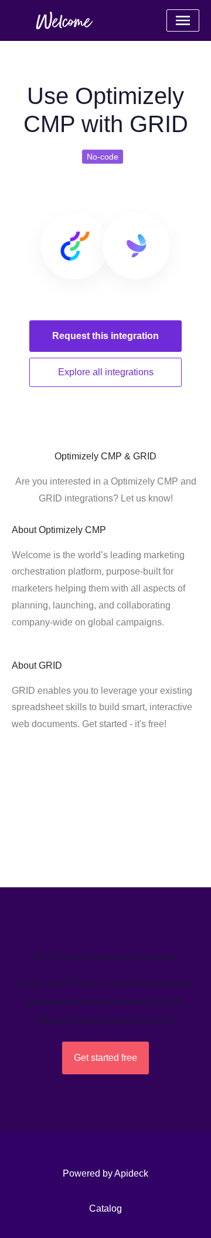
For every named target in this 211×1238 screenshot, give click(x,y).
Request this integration (105, 336)
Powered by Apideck (105, 1173)
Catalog (105, 1208)
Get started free (105, 1058)
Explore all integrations (106, 372)
